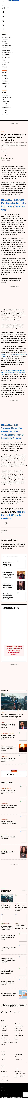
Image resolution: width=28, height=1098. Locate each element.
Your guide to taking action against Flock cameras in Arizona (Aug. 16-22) (8, 596)
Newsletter (18, 1071)
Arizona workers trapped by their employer (8, 837)
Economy (5, 45)
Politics (7, 57)
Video (4, 95)
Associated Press (5, 150)
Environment (18, 1030)
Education (4, 756)
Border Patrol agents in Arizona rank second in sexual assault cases (9, 807)
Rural (6, 63)
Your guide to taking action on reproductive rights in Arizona (8, 737)
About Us (4, 1071)
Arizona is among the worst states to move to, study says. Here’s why (8, 748)
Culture (4, 75)
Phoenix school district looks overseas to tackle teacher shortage (8, 759)
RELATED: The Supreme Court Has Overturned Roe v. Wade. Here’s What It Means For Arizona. (12, 431)
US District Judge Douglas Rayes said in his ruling (14, 354)
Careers (3, 1090)
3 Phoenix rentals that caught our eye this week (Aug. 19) (8, 994)
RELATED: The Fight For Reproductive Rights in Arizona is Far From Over (13, 204)
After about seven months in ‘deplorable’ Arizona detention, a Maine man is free (8, 575)
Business (4, 37)
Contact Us (4, 1076)
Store (4, 101)
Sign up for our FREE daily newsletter (13, 515)
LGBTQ (7, 54)
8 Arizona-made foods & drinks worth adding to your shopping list (8, 960)
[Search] (8, 7)
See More (24, 890)
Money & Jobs (5, 1040)
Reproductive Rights (7, 733)
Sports (4, 67)
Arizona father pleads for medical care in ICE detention (8, 822)
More (4, 92)
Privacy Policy (4, 1093)
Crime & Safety (19, 1026)
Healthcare (4, 1033)
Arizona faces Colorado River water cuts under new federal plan (8, 791)
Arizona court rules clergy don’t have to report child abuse (8, 585)
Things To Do (18, 1059)
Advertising (5, 114)
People (4, 83)
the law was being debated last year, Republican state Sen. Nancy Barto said (14, 372)
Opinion (7, 95)
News (4, 34)
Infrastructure (6, 788)
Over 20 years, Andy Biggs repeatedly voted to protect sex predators (8, 725)
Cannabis (8, 37)
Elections (5, 48)
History (4, 81)
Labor (4, 54)
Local (4, 72)
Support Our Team (20, 1073)
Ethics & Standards (5, 1084)
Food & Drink (18, 1054)
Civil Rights (4, 1026)
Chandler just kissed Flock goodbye (8, 852)
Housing (7, 50)
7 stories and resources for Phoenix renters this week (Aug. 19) (7, 982)
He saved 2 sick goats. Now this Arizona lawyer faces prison (8, 564)
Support (3, 1087)
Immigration (4, 803)
